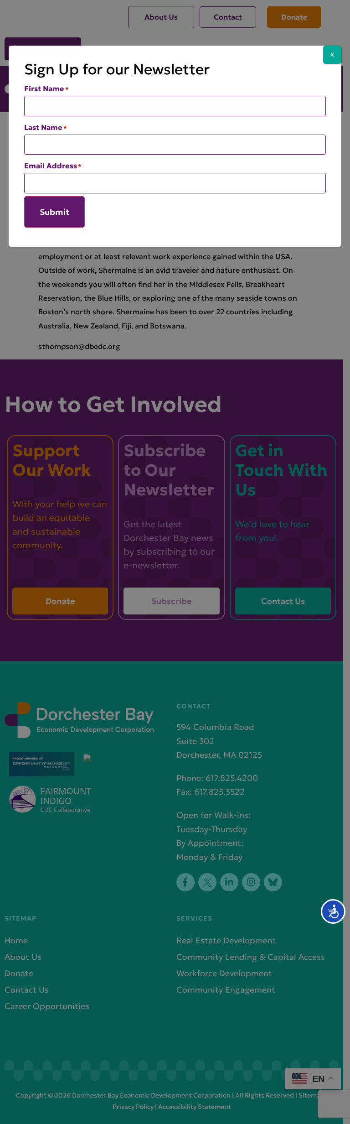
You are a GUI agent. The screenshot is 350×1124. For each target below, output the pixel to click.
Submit (54, 212)
